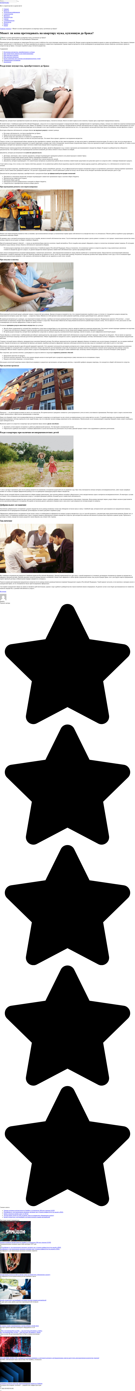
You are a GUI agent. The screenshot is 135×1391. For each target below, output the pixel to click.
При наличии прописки (11, 57)
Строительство (8, 14)
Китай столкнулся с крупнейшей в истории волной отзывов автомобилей (27, 1217)
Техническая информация (12, 12)
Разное (6, 25)
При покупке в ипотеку (11, 55)
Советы (6, 19)
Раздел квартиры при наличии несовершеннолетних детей (22, 58)
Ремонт (6, 24)
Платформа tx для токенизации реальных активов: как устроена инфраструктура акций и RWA (33, 1212)
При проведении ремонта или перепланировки (18, 53)
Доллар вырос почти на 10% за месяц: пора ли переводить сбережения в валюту (29, 1215)
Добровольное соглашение (12, 60)
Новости (6, 10)
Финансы (7, 15)
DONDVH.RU (4, 2)
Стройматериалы (9, 20)
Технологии (7, 22)
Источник (3, 591)
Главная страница (5, 28)
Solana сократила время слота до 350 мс (16, 1214)
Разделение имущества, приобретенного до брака (19, 52)
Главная (6, 9)
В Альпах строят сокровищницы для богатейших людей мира (19, 1326)
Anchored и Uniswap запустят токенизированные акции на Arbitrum (21, 1383)
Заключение (7, 62)
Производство (8, 17)
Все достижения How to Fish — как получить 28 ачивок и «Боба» (20, 1332)
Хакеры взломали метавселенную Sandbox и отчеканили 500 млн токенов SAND (29, 1210)
